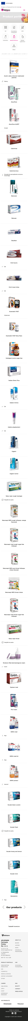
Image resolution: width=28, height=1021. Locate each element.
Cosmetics (5, 40)
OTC (23, 31)
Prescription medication (14, 32)
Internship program (4, 994)
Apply (2, 988)
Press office (19, 991)
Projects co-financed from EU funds (10, 7)
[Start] (5, 10)
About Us (18, 940)
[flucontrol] (7, 1003)
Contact (17, 988)
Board (17, 943)
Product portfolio (7, 962)
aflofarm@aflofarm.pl (6, 950)
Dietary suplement (22, 41)
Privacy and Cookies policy (14, 1011)
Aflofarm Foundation (18, 966)
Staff (2, 991)
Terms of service (14, 1010)
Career (3, 983)
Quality (17, 986)
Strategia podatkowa (18, 950)
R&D (16, 983)
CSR (16, 962)
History (17, 945)
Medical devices (14, 40)
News (16, 947)
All (5, 31)
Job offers (4, 986)
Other (14, 49)
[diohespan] (20, 1003)
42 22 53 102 (4, 948)
